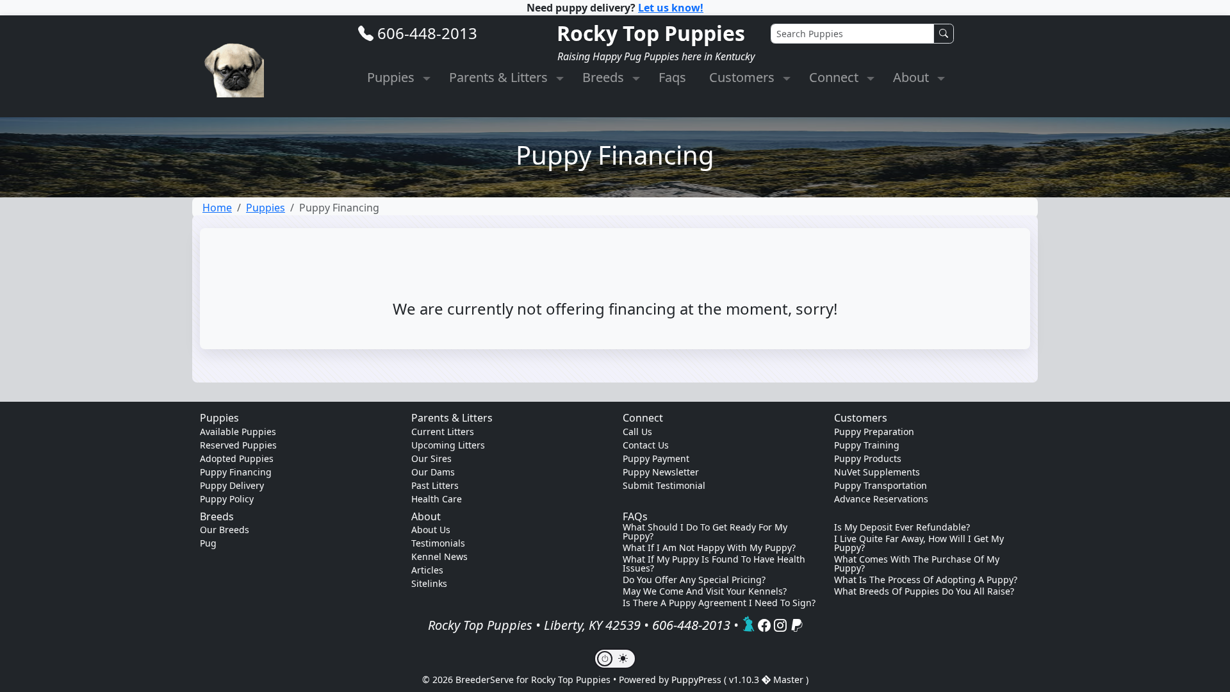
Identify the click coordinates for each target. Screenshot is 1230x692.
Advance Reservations (881, 499)
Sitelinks (429, 583)
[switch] (615, 658)
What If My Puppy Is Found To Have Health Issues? (714, 564)
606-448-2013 (427, 33)
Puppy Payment (656, 458)
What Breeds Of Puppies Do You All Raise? (924, 591)
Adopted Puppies (237, 458)
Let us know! (670, 8)
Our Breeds (224, 529)
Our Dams (433, 472)
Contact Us (646, 445)
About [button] (912, 77)
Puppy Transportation (880, 485)
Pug (208, 543)
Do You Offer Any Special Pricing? (694, 579)
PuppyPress (697, 679)
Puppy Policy (227, 499)
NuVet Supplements (877, 472)
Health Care (436, 499)
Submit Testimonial (664, 485)
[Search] (943, 34)
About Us (430, 529)
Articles (427, 570)
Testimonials (438, 543)
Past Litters (435, 485)
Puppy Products (867, 458)
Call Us (637, 431)
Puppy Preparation (874, 431)
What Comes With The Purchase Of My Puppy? (916, 564)
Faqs (672, 77)
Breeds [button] (604, 77)
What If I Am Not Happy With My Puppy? (709, 547)
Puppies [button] (392, 77)
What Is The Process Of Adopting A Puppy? (925, 579)
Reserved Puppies (238, 445)
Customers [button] (743, 77)
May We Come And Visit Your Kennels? (705, 591)
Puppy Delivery (232, 485)
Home (217, 208)
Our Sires (431, 458)
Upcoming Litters (448, 445)
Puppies (265, 208)
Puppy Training (866, 445)
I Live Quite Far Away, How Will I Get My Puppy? (919, 543)
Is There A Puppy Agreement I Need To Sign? (719, 602)
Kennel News (439, 556)
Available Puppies (238, 431)
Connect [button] (835, 77)
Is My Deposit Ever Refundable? (902, 527)
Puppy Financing (236, 472)
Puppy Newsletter (661, 472)
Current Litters (442, 431)
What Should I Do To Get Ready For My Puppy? (705, 532)
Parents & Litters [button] (500, 77)
